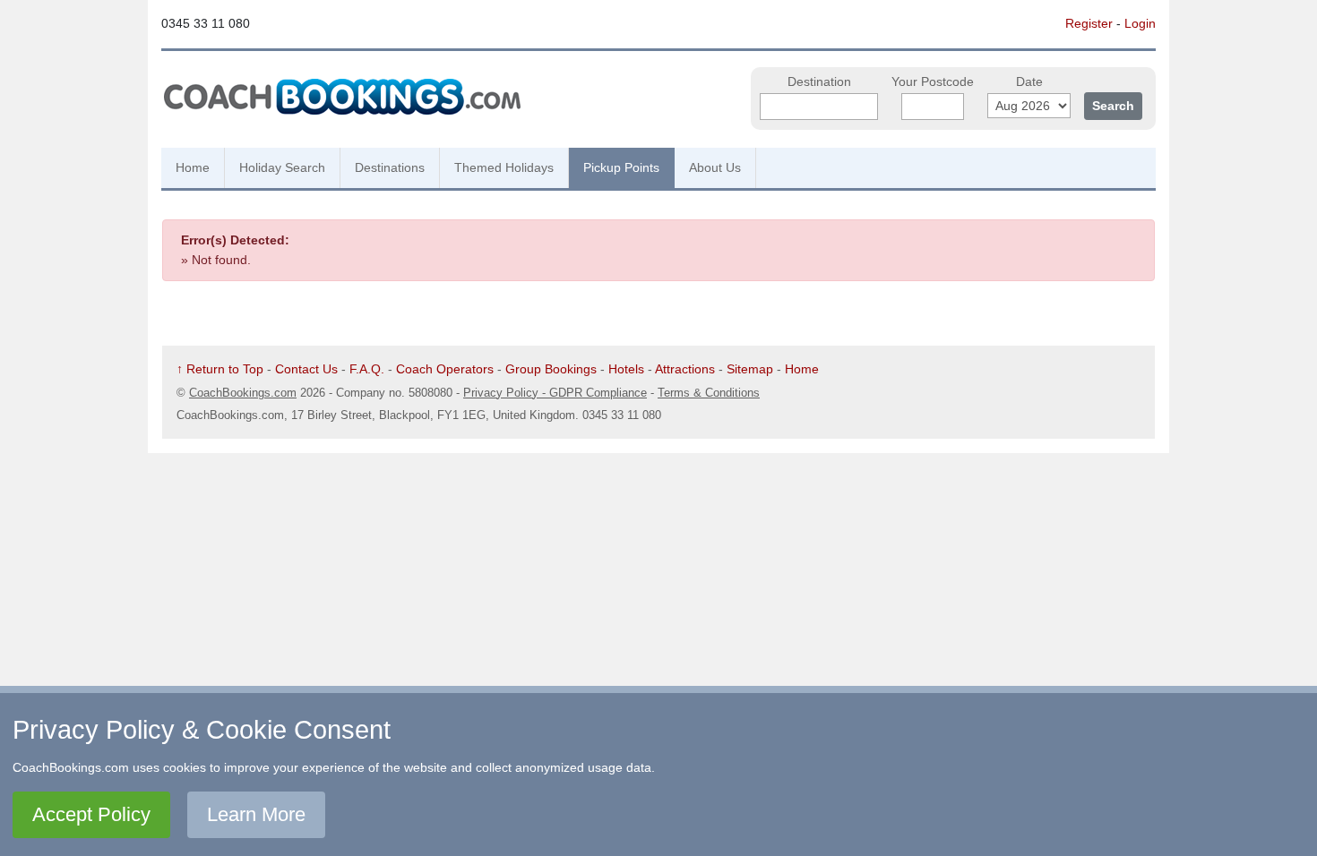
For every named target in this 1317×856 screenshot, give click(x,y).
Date (1029, 82)
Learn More (256, 814)
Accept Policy (91, 814)
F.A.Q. (366, 369)
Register (1089, 23)
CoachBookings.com (243, 392)
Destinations (390, 167)
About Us (715, 167)
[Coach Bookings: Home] (342, 94)
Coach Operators (445, 369)
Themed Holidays (504, 167)
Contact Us (306, 369)
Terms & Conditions (709, 392)
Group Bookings (551, 369)
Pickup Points (621, 167)
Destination (819, 82)
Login (1140, 23)
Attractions (685, 369)
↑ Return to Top (219, 369)
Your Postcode (932, 82)
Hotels (626, 369)
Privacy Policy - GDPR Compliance (555, 392)
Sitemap (750, 369)
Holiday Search (282, 167)
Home (193, 167)
